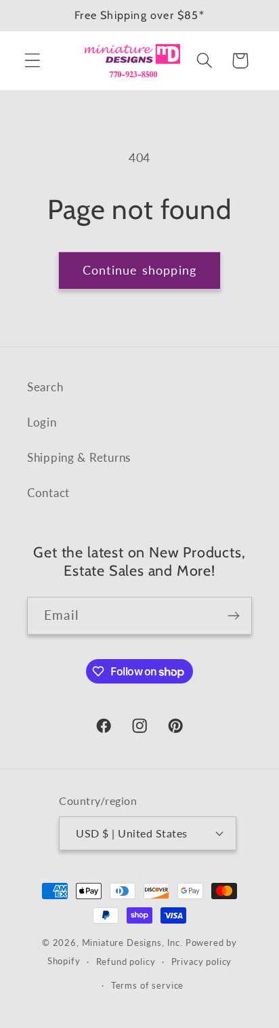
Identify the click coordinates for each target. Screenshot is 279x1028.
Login (42, 422)
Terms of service (147, 985)
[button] (33, 61)
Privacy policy (201, 961)
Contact (48, 493)
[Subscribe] (233, 616)
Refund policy (126, 961)
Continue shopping (139, 269)
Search (45, 387)
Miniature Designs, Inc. (132, 942)
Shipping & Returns (79, 457)
